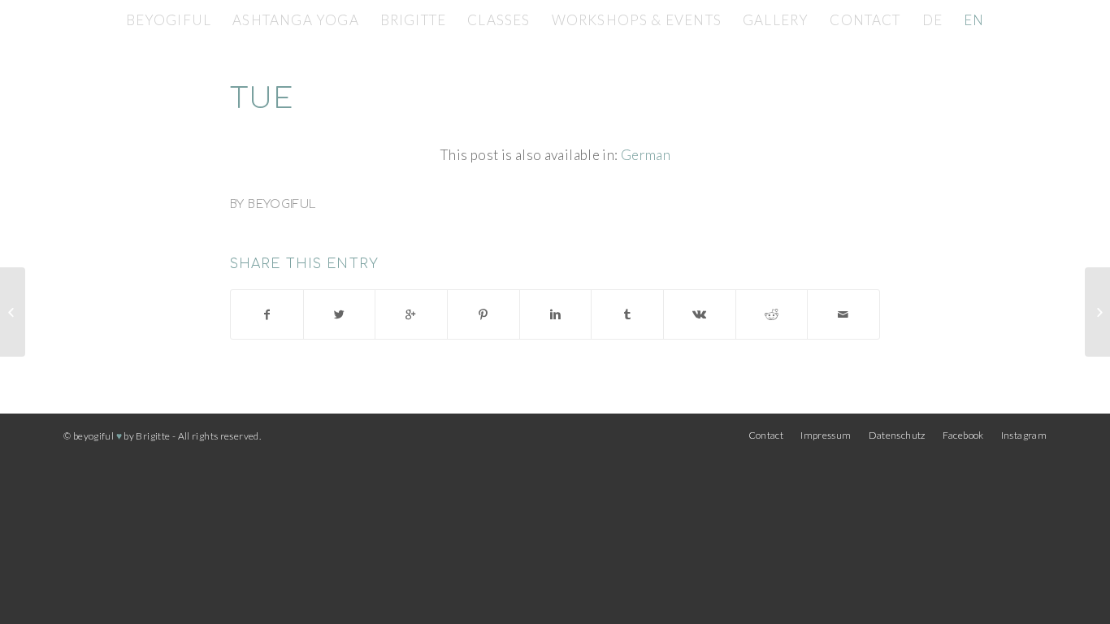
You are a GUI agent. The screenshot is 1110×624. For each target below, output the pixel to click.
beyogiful (281, 204)
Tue (262, 99)
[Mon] (12, 312)
